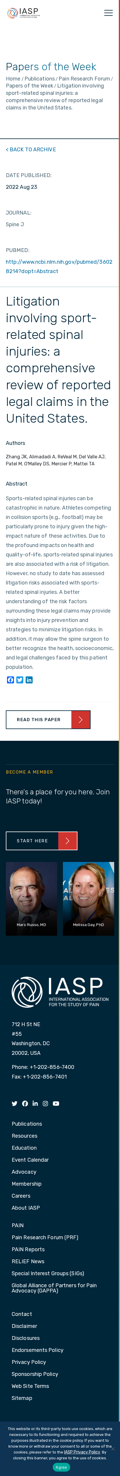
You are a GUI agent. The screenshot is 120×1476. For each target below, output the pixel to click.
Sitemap (22, 1398)
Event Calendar (30, 1160)
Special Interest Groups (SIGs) (48, 1274)
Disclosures (26, 1338)
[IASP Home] (23, 13)
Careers (21, 1196)
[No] (113, 1449)
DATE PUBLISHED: (29, 175)
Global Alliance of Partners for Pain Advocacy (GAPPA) (54, 1288)
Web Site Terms (30, 1386)
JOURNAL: (18, 213)
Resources (24, 1136)
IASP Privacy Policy (82, 1452)
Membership (27, 1184)
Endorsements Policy (37, 1350)
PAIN (18, 1226)
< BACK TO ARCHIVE (31, 149)
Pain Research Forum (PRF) (45, 1238)
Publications (27, 1124)
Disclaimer (24, 1326)
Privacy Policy (29, 1362)
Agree (61, 1467)
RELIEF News (28, 1262)
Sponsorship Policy (35, 1374)
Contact (22, 1314)
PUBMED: (17, 250)
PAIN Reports (28, 1250)
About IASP (26, 1208)
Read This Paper (39, 719)
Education (24, 1148)
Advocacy (24, 1172)
